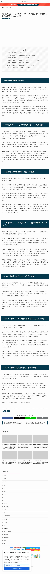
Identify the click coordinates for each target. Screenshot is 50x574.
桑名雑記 (6, 534)
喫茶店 (5, 522)
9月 (4, 500)
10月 (5, 475)
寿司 (5, 525)
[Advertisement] (25, 33)
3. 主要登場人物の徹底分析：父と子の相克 (18, 57)
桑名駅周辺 (6, 537)
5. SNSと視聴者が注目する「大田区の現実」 (18, 62)
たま (5, 509)
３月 (5, 491)
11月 (5, 478)
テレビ (8, 18)
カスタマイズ (9, 565)
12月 (5, 482)
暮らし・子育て (7, 531)
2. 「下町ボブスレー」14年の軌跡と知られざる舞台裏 (21, 55)
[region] (17, 560)
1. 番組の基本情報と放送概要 (14, 53)
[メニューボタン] (1, 1)
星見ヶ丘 (6, 528)
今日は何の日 (7, 519)
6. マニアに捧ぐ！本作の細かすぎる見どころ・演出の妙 (21, 65)
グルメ (5, 503)
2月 (4, 488)
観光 (5, 540)
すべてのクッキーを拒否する (21, 565)
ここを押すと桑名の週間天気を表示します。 (28, 4)
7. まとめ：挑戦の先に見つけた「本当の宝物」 (19, 67)
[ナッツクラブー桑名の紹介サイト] (25, 1)
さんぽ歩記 (6, 506)
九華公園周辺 (7, 515)
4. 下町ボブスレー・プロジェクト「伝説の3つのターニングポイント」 (25, 60)
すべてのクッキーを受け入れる (17, 568)
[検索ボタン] (48, 1)
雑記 (4, 18)
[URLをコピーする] (42, 418)
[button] (7, 418)
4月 (4, 494)
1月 (4, 485)
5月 (4, 497)
